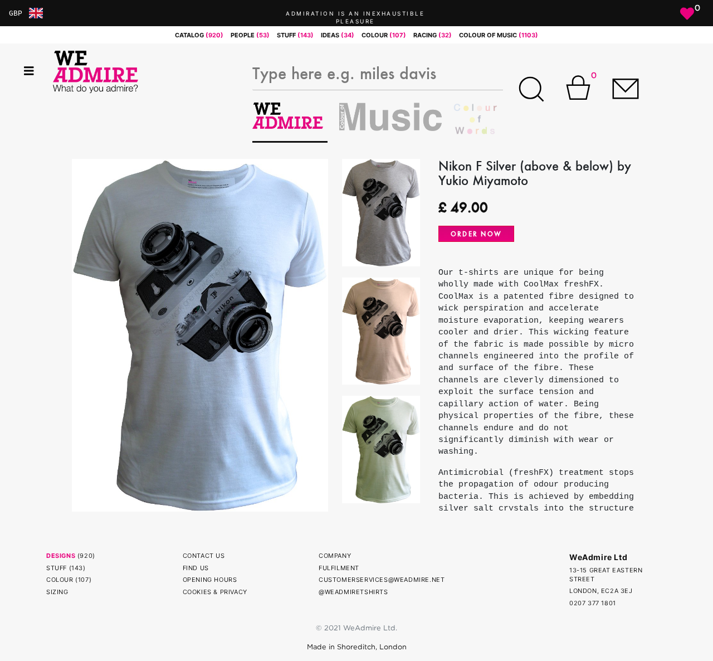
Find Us (196, 568)
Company (335, 556)
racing (432, 35)
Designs (60, 556)
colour (384, 35)
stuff (295, 35)
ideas (337, 35)
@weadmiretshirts (353, 592)
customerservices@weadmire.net (382, 580)
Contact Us (204, 556)
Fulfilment (339, 568)
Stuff (56, 568)
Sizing (57, 592)
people (250, 35)
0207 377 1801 (592, 603)
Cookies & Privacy (215, 592)
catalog (199, 35)
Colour (60, 580)
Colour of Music (498, 35)
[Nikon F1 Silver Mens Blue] (200, 334)
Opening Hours (210, 580)
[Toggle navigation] (29, 71)
